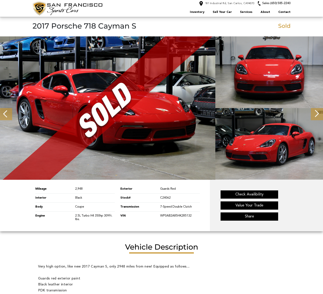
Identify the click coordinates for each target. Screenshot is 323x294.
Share (249, 216)
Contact (284, 12)
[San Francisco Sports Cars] (83, 8)
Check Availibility (249, 194)
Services (246, 12)
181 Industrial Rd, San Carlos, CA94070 (229, 3)
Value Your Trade (249, 205)
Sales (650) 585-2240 (276, 3)
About (265, 12)
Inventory (197, 12)
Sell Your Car (222, 12)
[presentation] (6, 114)
